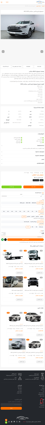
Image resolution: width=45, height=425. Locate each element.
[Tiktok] (9, 422)
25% (24, 211)
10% (36, 211)
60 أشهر (24, 216)
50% (4, 211)
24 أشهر (37, 216)
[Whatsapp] (6, 422)
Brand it (24, 421)
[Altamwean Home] (40, 2)
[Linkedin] (19, 422)
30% (20, 211)
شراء (43, 391)
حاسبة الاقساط (6, 66)
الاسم (43, 194)
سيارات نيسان (19, 391)
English (7, 2)
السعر (43, 204)
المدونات (43, 388)
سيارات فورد (20, 388)
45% (8, 211)
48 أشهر (28, 216)
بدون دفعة (41, 211)
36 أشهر (33, 216)
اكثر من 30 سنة (26, 221)
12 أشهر (41, 216)
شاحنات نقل (42, 405)
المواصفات (28, 66)
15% (32, 211)
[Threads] (11, 422)
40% (12, 211)
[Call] (5, 239)
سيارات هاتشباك (41, 407)
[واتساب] (2, 239)
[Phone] (6, 420)
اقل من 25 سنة (40, 221)
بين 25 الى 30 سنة (33, 221)
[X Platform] (17, 422)
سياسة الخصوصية (41, 394)
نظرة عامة (39, 66)
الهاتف (21, 194)
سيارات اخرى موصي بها (17, 66)
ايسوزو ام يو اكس (36, 180)
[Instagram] (14, 422)
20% (28, 211)
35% (16, 211)
